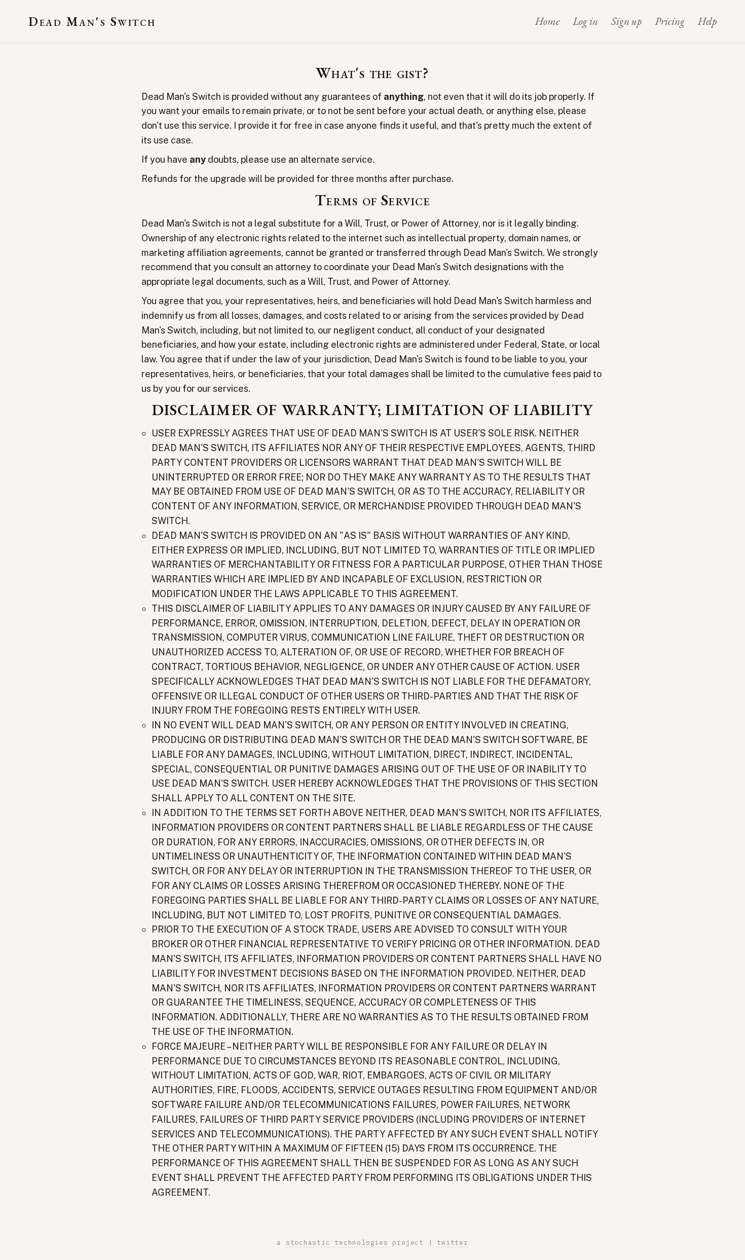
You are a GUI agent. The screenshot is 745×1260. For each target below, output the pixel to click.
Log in (585, 21)
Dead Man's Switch (92, 21)
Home (547, 21)
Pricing (670, 21)
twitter (452, 1242)
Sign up (626, 21)
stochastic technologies (337, 1242)
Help (707, 21)
